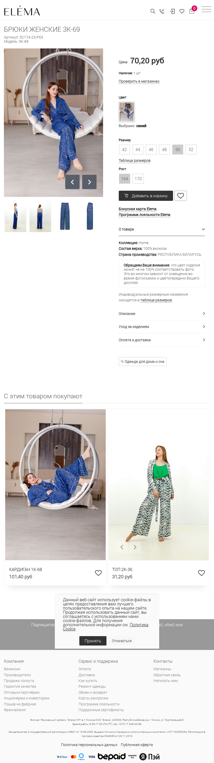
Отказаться (122, 640)
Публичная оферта (137, 744)
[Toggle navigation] (206, 10)
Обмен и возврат (93, 692)
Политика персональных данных (89, 744)
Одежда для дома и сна (144, 361)
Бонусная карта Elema (138, 208)
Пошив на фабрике (20, 704)
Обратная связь (167, 674)
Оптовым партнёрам (21, 692)
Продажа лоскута (19, 680)
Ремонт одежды (92, 686)
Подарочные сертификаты (101, 709)
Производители (17, 674)
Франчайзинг (15, 709)
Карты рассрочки (93, 698)
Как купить (88, 680)
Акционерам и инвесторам (26, 698)
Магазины (162, 668)
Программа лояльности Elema (144, 214)
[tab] (162, 229)
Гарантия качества (20, 686)
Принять (93, 640)
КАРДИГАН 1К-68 (25, 569)
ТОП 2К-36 (122, 569)
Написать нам (165, 680)
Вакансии (12, 668)
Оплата (85, 668)
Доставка (87, 674)
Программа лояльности (99, 704)
